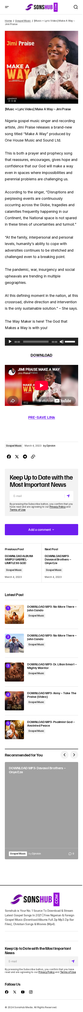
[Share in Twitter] (17, 457)
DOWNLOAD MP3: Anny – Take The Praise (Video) (51, 694)
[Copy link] (33, 457)
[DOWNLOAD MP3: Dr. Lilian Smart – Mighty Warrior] (14, 672)
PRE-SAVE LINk (41, 417)
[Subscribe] (68, 496)
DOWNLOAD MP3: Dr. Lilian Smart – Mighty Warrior (52, 666)
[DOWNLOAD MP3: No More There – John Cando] (14, 614)
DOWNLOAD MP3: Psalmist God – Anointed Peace (51, 723)
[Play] (10, 342)
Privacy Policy (58, 506)
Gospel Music (23, 20)
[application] (41, 342)
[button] (7, 7)
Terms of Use (18, 509)
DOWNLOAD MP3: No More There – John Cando (52, 608)
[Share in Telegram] (25, 457)
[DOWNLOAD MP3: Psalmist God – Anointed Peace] (14, 729)
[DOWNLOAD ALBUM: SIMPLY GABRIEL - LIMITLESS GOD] (23, 562)
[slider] (70, 341)
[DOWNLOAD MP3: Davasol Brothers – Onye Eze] (60, 562)
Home (8, 20)
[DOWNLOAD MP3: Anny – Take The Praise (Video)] (14, 700)
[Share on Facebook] (9, 457)
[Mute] (62, 342)
